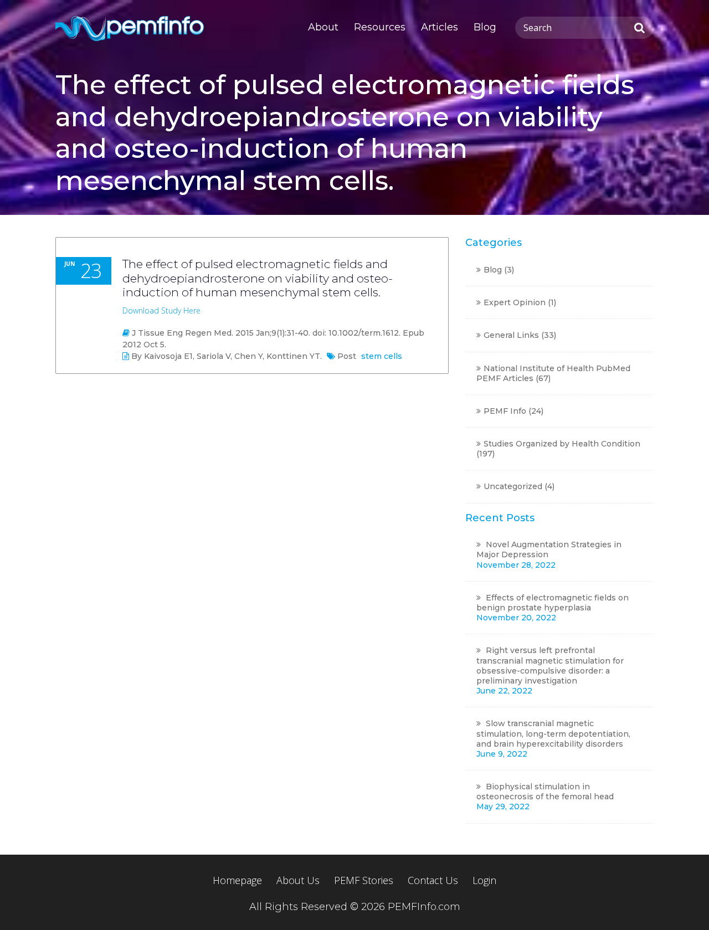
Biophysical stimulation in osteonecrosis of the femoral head (545, 791)
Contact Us (433, 880)
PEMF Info (505, 411)
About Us (298, 880)
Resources (379, 27)
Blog (485, 27)
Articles (439, 27)
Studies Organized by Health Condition (562, 444)
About (323, 27)
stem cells (381, 356)
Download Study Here (161, 310)
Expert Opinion (515, 302)
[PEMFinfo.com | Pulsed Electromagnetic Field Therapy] (131, 27)
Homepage (237, 880)
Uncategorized (513, 486)
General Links (511, 335)
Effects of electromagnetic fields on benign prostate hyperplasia (552, 603)
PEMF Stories (363, 880)
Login (484, 880)
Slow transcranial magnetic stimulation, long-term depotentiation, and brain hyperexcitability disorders (553, 733)
